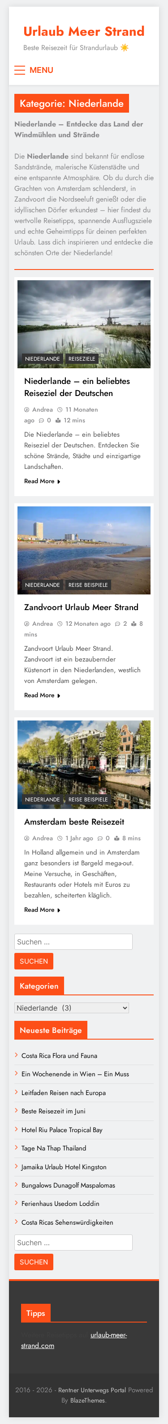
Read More (39, 480)
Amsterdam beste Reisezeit (74, 822)
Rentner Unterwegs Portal (92, 1390)
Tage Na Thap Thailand (54, 1148)
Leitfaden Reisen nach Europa (64, 1093)
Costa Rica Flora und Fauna (59, 1056)
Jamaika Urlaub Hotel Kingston (64, 1167)
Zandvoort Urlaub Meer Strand (81, 607)
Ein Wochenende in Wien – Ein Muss (75, 1074)
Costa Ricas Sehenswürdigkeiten (67, 1222)
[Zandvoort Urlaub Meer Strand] (84, 550)
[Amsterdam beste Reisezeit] (84, 764)
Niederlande (42, 359)
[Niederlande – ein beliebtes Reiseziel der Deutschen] (84, 324)
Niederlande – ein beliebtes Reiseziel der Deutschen (77, 387)
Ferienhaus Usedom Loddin (60, 1204)
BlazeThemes (87, 1400)
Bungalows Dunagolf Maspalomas (68, 1185)
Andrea (42, 409)
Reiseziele (82, 359)
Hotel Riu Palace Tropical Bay (62, 1130)
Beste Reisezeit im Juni (54, 1111)
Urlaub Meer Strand (84, 31)
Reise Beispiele (88, 585)
